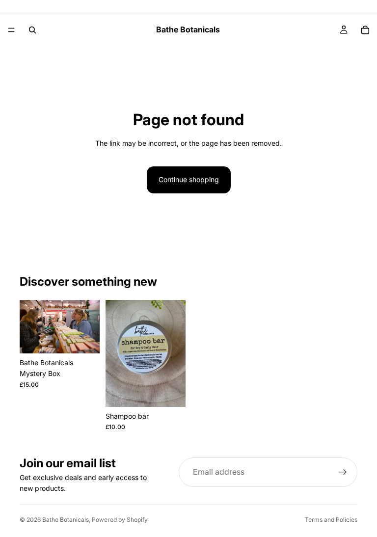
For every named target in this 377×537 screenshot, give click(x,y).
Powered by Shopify (120, 519)
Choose (178, 391)
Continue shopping (189, 179)
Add (92, 338)
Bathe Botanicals (65, 519)
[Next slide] (89, 327)
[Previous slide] (30, 327)
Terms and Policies (331, 519)
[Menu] (11, 30)
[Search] (32, 30)
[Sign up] (342, 472)
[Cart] (365, 30)
